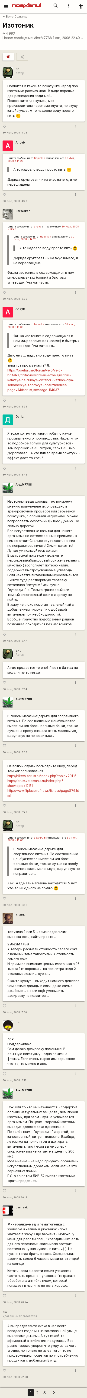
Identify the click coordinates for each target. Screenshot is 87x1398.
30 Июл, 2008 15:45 (15, 474)
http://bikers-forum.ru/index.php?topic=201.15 (41, 776)
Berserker (23, 211)
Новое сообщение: (18, 38)
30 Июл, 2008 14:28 (15, 132)
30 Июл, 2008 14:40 (15, 201)
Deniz (20, 416)
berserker (39, 324)
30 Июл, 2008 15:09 (15, 298)
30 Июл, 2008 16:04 (15, 689)
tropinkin (39, 158)
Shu (18, 69)
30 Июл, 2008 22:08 (15, 1377)
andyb (38, 226)
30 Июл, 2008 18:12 (14, 1080)
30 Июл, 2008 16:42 (15, 812)
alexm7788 (40, 837)
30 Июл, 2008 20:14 (15, 1197)
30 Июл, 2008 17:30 (15, 1012)
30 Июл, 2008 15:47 (15, 640)
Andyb (20, 142)
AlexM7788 (43, 38)
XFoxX (20, 915)
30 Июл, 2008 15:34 (15, 406)
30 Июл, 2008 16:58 (15, 905)
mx (18, 1022)
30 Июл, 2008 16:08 (15, 752)
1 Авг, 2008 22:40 (68, 38)
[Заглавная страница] (27, 3)
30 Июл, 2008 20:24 (15, 1302)
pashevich (23, 1207)
